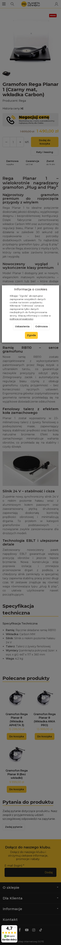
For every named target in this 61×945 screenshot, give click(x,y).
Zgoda (31, 335)
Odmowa (41, 326)
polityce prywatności (21, 318)
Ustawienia (22, 326)
